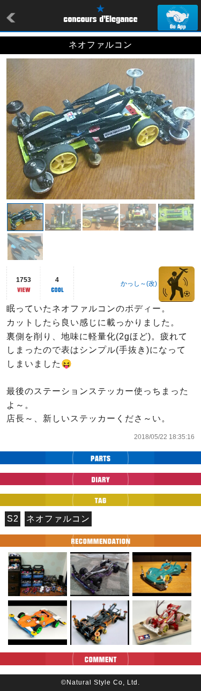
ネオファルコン (58, 518)
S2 (13, 518)
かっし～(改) (139, 283)
